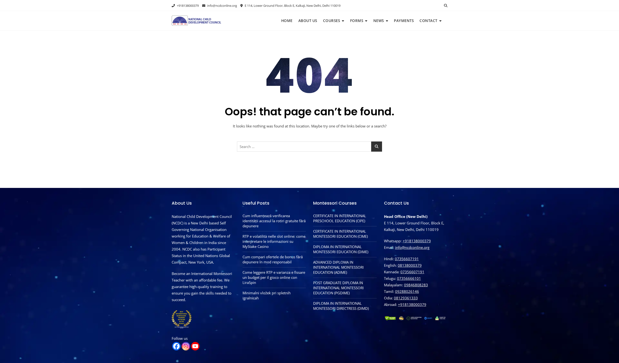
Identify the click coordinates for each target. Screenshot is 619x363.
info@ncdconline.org (221, 5)
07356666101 (409, 278)
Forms (356, 20)
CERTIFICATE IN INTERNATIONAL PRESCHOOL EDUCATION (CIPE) (339, 218)
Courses (331, 20)
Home (287, 20)
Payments (404, 20)
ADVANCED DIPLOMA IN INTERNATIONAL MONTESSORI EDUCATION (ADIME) (338, 267)
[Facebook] (176, 346)
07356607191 (407, 258)
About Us (307, 20)
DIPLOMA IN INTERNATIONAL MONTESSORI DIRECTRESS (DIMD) (341, 306)
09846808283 (416, 284)
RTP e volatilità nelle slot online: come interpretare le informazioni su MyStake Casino (274, 241)
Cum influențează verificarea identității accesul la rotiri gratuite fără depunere (274, 220)
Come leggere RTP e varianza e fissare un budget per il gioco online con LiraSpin (274, 277)
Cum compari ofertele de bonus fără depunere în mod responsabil (273, 259)
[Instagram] (186, 346)
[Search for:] (309, 146)
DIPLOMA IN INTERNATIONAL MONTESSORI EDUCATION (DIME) (340, 249)
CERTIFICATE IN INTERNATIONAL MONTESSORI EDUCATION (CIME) (340, 234)
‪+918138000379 (412, 304)
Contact (428, 20)
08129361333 (406, 298)
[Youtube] (195, 346)
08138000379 (410, 265)
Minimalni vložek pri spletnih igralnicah (267, 295)
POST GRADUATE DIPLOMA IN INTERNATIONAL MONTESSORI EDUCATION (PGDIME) (338, 287)
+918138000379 (187, 5)
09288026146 (407, 291)
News (378, 20)
